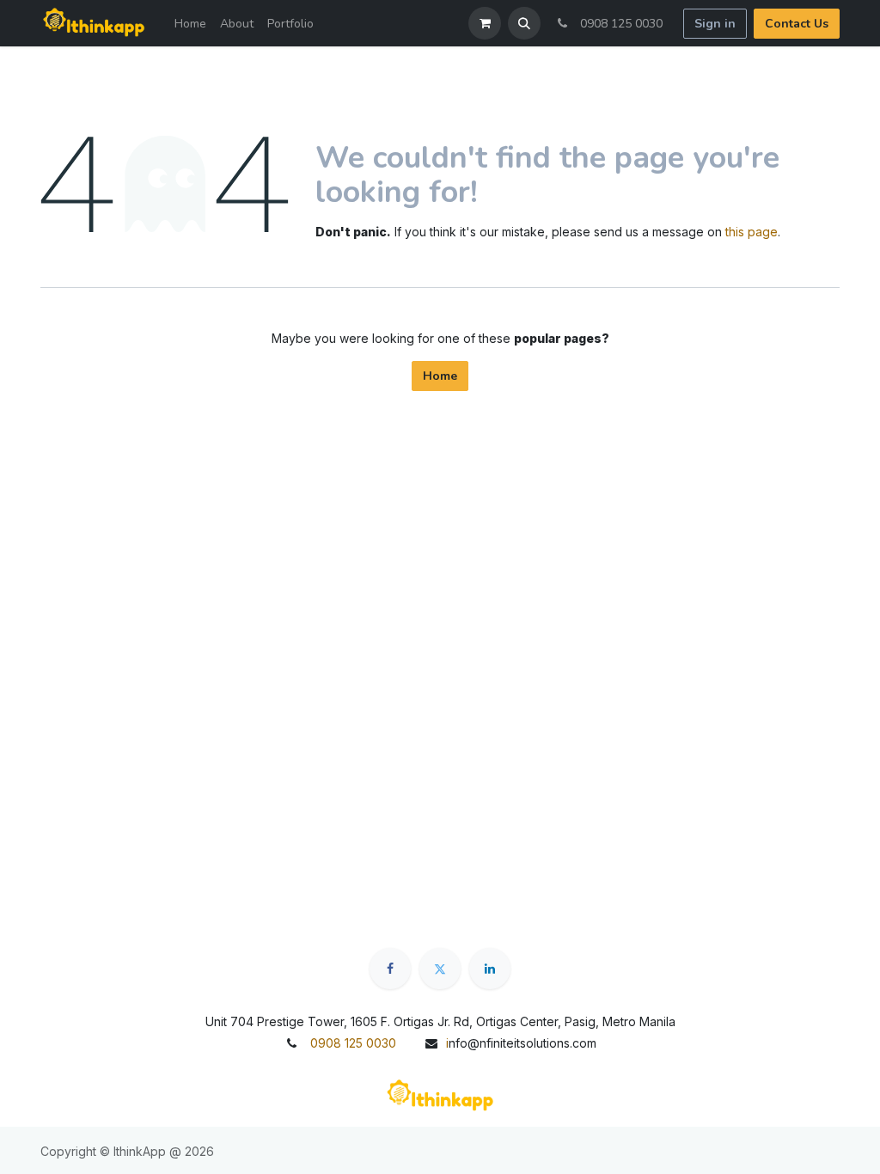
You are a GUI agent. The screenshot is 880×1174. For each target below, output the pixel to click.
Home (440, 376)
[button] (524, 23)
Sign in (715, 23)
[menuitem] (190, 24)
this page (751, 231)
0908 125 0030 (618, 23)
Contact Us (796, 23)
